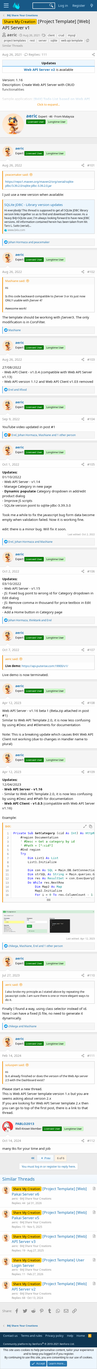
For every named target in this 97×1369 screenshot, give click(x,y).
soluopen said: (15, 1065)
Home (80, 1336)
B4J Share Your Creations (35, 1198)
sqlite (54, 40)
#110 (91, 975)
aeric (12, 34)
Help (70, 1336)
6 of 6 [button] (60, 1158)
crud (61, 35)
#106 (91, 571)
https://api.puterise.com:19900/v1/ (45, 666)
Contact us (10, 1336)
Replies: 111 (38, 54)
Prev (47, 1158)
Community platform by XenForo (39, 1344)
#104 (91, 419)
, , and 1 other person (44, 435)
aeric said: (11, 659)
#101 (91, 165)
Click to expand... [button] (48, 104)
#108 (91, 703)
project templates (15, 40)
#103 (91, 359)
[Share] (93, 55)
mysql (71, 35)
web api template (72, 40)
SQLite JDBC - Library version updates (33, 204)
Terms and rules (31, 1336)
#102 (91, 272)
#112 (91, 1140)
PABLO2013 (24, 1123)
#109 (91, 772)
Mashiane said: (15, 281)
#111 (91, 1055)
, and (30, 542)
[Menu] (6, 5)
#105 (91, 464)
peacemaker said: (16, 175)
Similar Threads (12, 46)
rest (32, 40)
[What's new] (91, 5)
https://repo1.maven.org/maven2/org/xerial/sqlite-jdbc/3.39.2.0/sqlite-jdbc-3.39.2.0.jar (39, 184)
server (43, 40)
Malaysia (68, 116)
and (29, 242)
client (51, 35)
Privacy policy (54, 1336)
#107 (91, 650)
